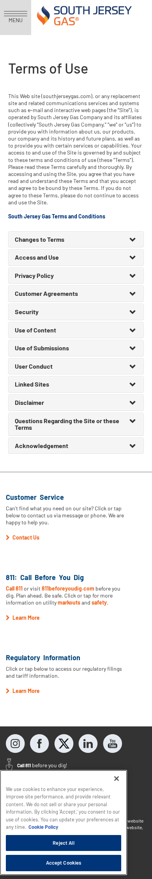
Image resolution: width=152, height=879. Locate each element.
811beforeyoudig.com (68, 588)
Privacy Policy (34, 275)
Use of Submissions (42, 348)
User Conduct (34, 366)
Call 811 (14, 588)
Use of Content (35, 330)
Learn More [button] (25, 617)
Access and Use (37, 257)
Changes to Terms (39, 239)
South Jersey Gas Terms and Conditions (56, 216)
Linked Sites (32, 384)
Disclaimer (29, 402)
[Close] (116, 778)
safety (99, 602)
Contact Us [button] (25, 537)
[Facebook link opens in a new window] (39, 743)
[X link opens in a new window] (64, 743)
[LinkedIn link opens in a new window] (88, 743)
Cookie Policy (43, 827)
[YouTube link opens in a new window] (112, 743)
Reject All (63, 843)
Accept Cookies (63, 863)
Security (27, 311)
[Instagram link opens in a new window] (15, 743)
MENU (16, 20)
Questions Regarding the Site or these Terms (67, 424)
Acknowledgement (41, 445)
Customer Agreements (46, 293)
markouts (69, 602)
